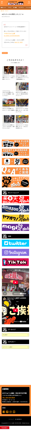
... (14, 426)
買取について (3, 7)
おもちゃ (5, 52)
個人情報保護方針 (18, 419)
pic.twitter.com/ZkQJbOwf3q (12, 35)
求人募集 (15, 7)
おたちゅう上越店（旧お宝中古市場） (15, 423)
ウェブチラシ (21, 7)
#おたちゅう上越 (10, 33)
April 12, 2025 (19, 42)
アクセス (9, 7)
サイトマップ (11, 419)
